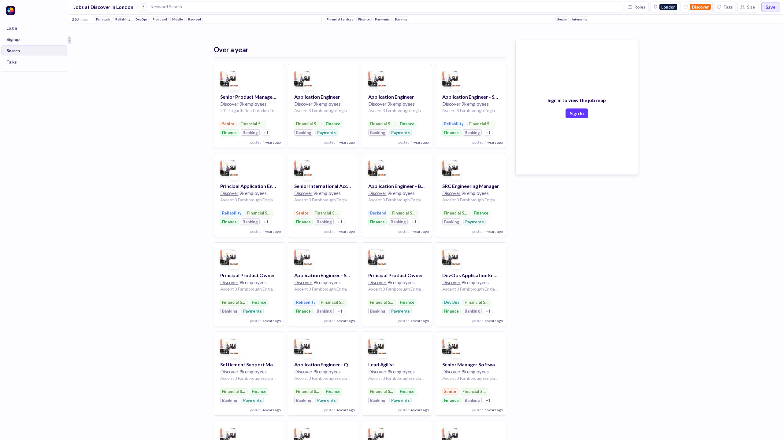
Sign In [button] (577, 113)
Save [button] (771, 7)
